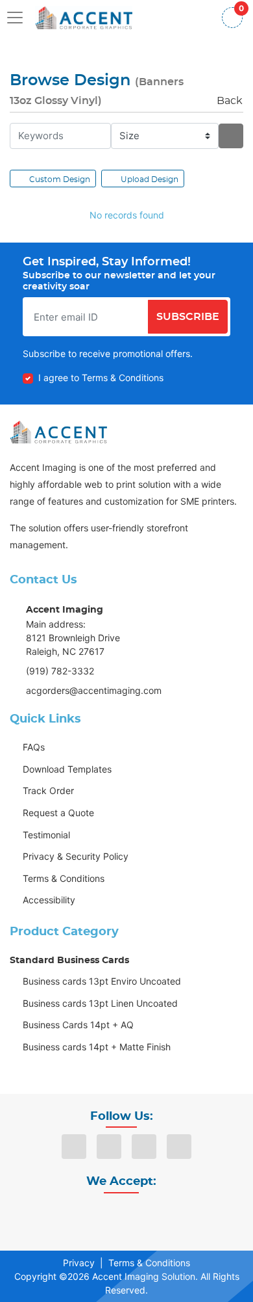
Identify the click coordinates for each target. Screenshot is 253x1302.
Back (230, 101)
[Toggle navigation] (18, 17)
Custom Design (59, 179)
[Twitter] (144, 1146)
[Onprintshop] (58, 432)
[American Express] (198, 1217)
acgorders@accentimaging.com (94, 690)
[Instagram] (109, 1146)
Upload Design (149, 179)
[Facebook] (74, 1146)
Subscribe (187, 317)
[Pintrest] (179, 1146)
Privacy (79, 1262)
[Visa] (55, 1217)
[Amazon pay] (169, 1217)
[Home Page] (83, 17)
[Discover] (84, 1217)
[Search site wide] (199, 17)
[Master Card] (112, 1217)
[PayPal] (141, 1217)
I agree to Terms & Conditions (100, 377)
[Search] (231, 136)
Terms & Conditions (149, 1262)
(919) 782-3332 (60, 670)
